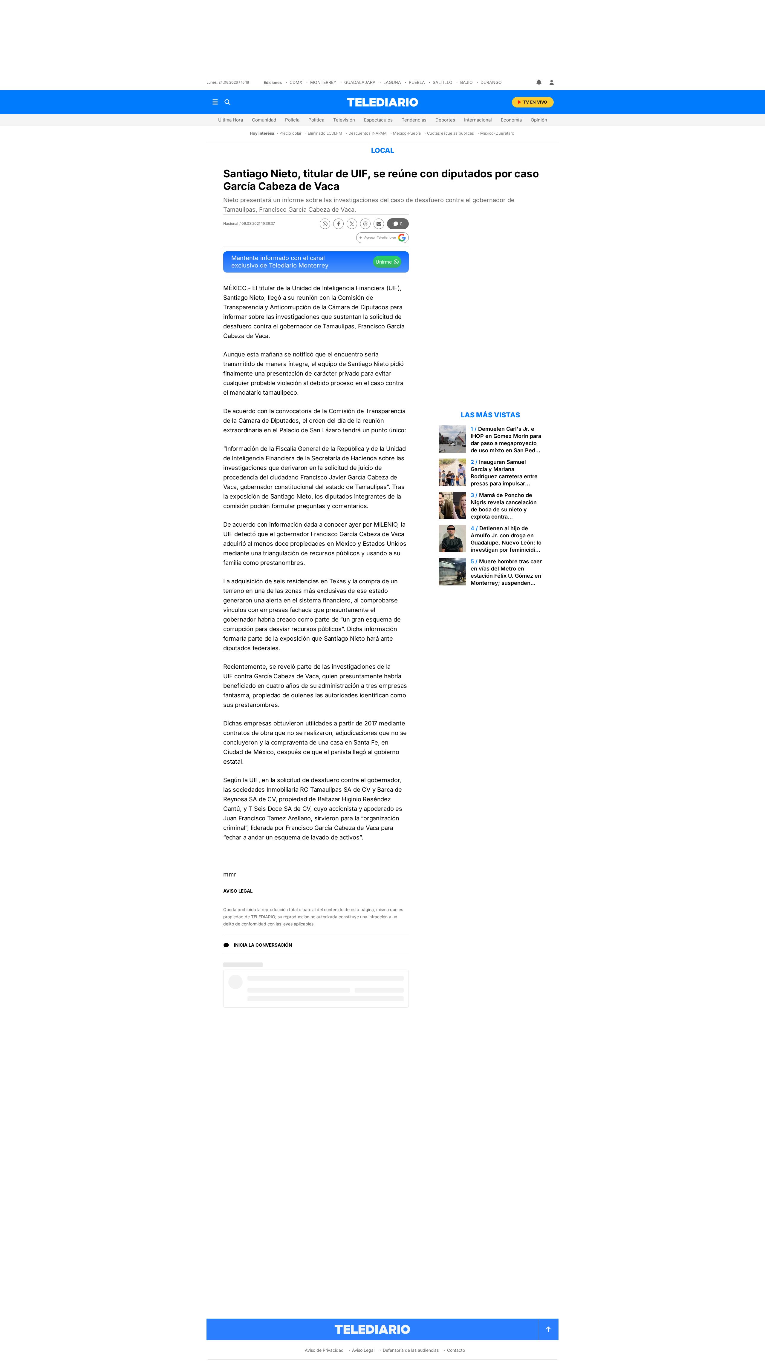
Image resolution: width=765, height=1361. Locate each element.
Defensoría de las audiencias (411, 1350)
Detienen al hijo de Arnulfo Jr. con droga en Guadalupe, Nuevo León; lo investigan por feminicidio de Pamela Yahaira (506, 542)
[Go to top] (548, 1329)
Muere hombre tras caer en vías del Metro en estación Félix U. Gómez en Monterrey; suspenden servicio (506, 575)
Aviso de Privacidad (324, 1350)
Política (316, 120)
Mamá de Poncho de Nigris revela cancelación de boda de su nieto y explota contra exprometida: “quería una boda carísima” (504, 513)
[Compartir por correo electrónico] (379, 224)
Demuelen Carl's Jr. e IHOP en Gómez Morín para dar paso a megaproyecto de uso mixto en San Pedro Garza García (506, 443)
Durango (491, 82)
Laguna (392, 82)
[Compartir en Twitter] (352, 224)
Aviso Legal (363, 1350)
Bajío (466, 82)
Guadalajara (360, 82)
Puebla (417, 82)
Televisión (344, 120)
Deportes (445, 120)
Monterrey (323, 82)
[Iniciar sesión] (552, 82)
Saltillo (442, 82)
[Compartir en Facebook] (338, 224)
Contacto (456, 1350)
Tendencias (414, 120)
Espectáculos (378, 120)
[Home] (382, 102)
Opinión (539, 120)
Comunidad (264, 120)
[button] (382, 237)
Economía (511, 120)
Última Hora (230, 120)
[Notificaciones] (539, 82)
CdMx (296, 82)
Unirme (384, 262)
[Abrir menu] (215, 102)
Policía (292, 120)
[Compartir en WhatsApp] (325, 224)
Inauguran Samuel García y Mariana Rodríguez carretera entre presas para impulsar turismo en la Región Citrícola (504, 480)
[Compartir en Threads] (365, 224)
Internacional (478, 120)
